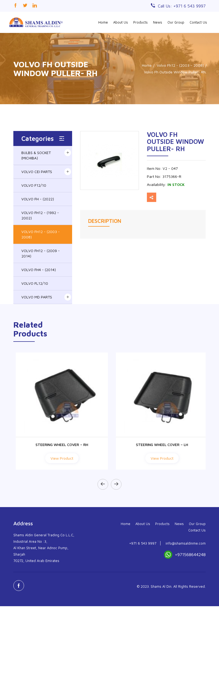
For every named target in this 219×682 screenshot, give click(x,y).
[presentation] (102, 484)
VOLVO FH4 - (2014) (38, 269)
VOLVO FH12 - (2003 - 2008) (40, 234)
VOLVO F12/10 (33, 185)
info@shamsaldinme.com (186, 543)
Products (140, 22)
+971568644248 (190, 554)
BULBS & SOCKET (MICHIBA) (36, 155)
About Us (120, 22)
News (157, 22)
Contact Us (198, 22)
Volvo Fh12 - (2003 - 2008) (180, 65)
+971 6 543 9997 (142, 543)
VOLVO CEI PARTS (36, 171)
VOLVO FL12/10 (34, 283)
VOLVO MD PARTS (36, 297)
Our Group (175, 22)
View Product (59, 458)
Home (103, 22)
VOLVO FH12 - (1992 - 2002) (40, 215)
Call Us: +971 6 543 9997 (182, 5)
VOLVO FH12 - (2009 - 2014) (40, 253)
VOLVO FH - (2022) (37, 199)
